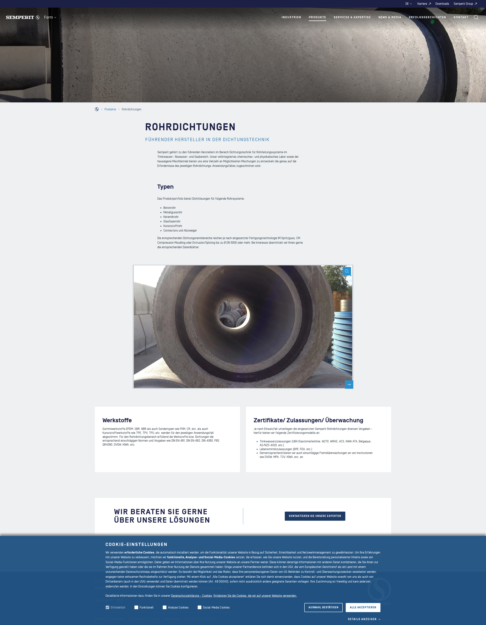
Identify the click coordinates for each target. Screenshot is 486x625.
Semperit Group (463, 3)
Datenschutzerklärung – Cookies (191, 596)
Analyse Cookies (178, 607)
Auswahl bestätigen (323, 607)
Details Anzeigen (362, 619)
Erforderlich (118, 607)
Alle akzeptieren (363, 607)
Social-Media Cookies (216, 607)
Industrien (291, 17)
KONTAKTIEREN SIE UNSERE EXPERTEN (315, 516)
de (407, 3)
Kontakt (461, 17)
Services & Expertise (352, 17)
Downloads (442, 3)
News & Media (390, 17)
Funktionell (147, 607)
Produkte (317, 17)
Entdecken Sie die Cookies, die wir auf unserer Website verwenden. (255, 596)
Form (48, 17)
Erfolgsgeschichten (427, 17)
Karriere (422, 3)
